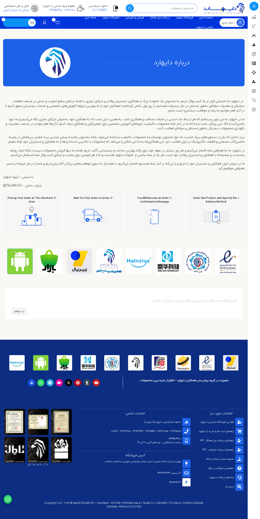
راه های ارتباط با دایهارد (221, 477)
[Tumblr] (87, 382)
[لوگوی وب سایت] (224, 8)
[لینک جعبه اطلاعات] (105, 8)
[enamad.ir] (186, 482)
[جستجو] (130, 8)
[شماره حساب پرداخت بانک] (239, 459)
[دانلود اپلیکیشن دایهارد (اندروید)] (186, 422)
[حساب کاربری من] (44, 22)
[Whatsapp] (40, 382)
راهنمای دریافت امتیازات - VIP (218, 449)
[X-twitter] (68, 382)
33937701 (70, 10)
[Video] (59, 382)
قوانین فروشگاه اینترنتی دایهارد (217, 422)
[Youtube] (96, 382)
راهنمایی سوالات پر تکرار (221, 468)
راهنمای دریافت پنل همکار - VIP (217, 440)
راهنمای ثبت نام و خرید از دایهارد (216, 431)
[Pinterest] (77, 382)
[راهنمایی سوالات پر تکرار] (239, 468)
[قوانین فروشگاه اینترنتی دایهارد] (239, 422)
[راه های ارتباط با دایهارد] (239, 477)
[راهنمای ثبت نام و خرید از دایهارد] (239, 431)
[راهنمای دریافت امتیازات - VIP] (239, 450)
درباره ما (229, 486)
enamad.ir (175, 482)
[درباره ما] (239, 487)
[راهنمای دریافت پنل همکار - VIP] (239, 440)
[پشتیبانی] (8, 499)
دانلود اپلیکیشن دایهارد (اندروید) (162, 422)
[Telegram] (50, 382)
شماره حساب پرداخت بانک (220, 459)
